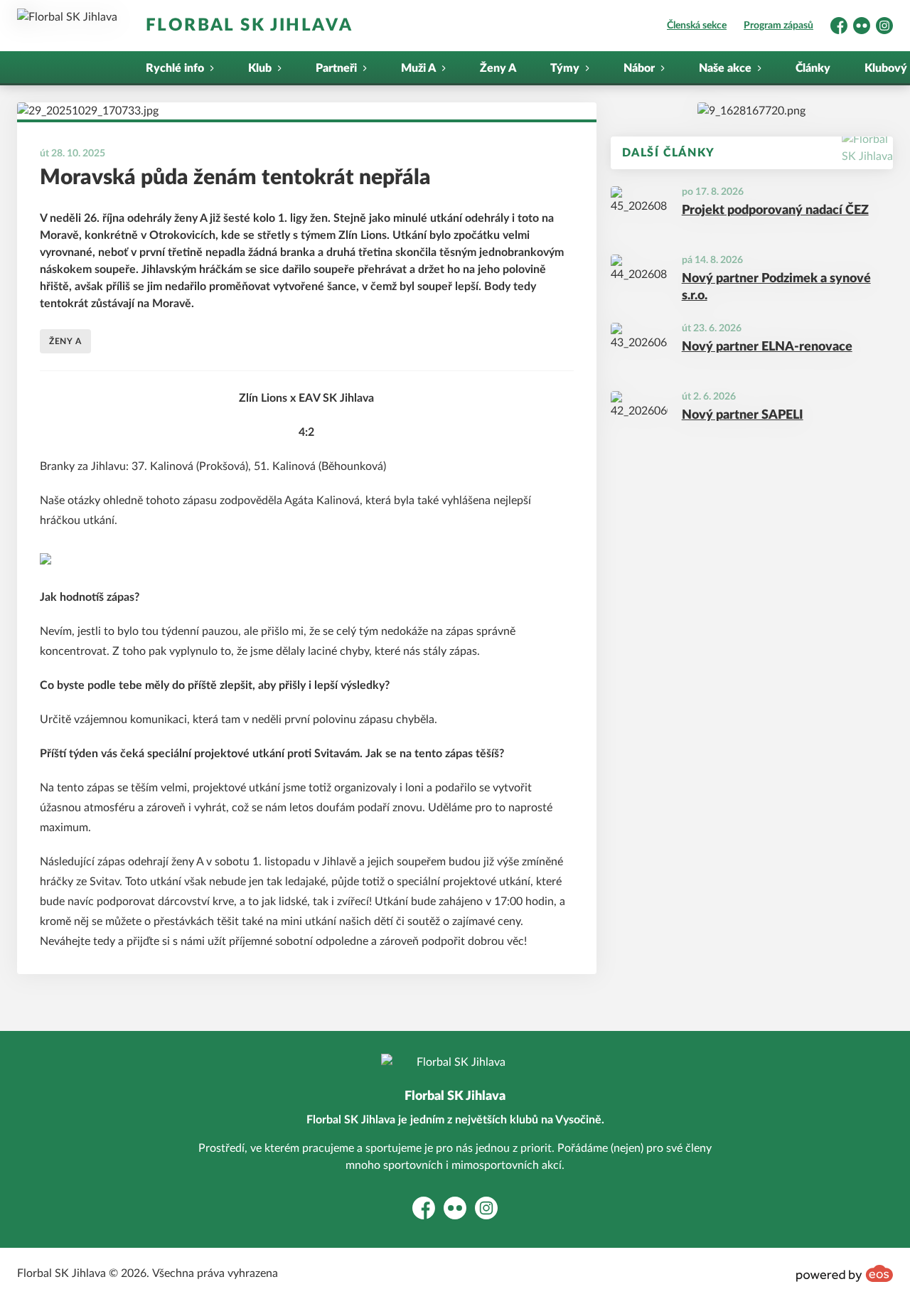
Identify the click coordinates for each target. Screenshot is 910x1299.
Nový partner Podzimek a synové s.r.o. (776, 287)
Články (813, 68)
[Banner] (751, 110)
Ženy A (498, 68)
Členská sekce (697, 26)
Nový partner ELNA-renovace (767, 347)
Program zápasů (778, 26)
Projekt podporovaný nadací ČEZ (775, 210)
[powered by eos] (844, 1273)
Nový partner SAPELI (742, 415)
